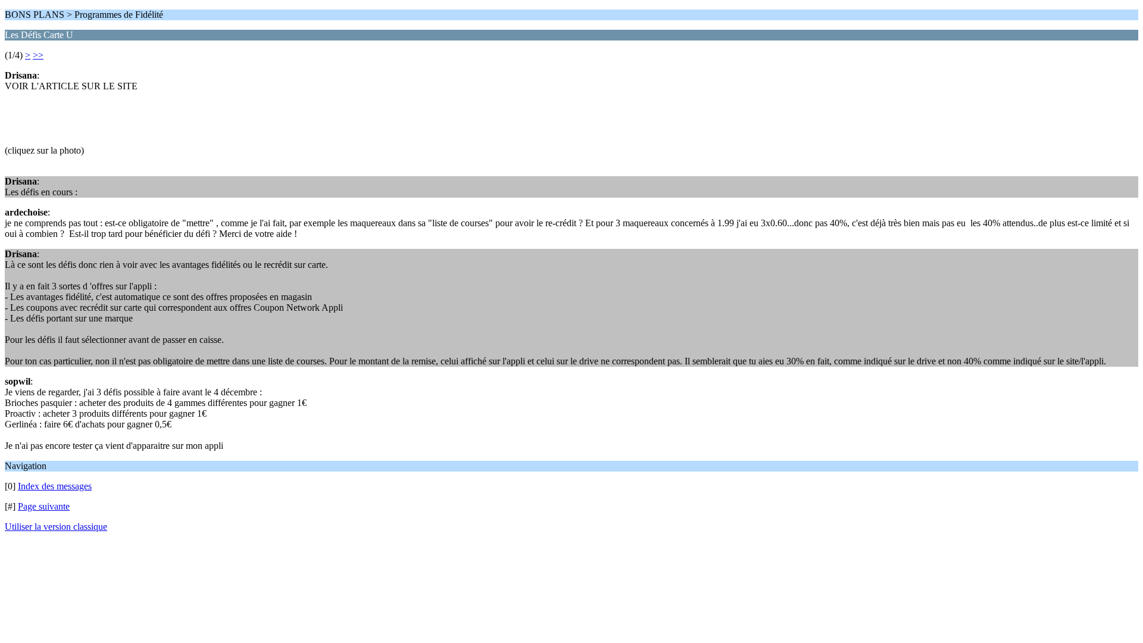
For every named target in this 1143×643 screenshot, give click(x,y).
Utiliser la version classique (56, 527)
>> (38, 55)
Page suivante (44, 506)
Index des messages (55, 486)
